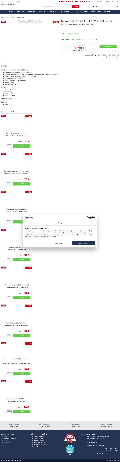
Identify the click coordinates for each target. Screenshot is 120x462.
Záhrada (84, 12)
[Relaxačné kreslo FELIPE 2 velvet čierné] (30, 21)
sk (116, 1)
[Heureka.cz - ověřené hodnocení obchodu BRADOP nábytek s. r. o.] (70, 449)
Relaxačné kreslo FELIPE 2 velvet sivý (16, 325)
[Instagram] (111, 449)
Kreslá (12, 17)
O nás (18, 1)
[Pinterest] (116, 449)
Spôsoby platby (38, 438)
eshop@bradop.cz (113, 57)
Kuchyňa (42, 12)
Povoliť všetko (83, 243)
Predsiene (20, 12)
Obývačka (31, 12)
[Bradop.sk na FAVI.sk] (70, 438)
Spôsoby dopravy (39, 436)
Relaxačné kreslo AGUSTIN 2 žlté (16, 401)
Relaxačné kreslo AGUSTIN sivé (16, 249)
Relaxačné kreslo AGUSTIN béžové (16, 212)
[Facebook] (106, 449)
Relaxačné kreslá (20, 17)
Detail (22, 146)
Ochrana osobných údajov (41, 444)
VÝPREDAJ (107, 12)
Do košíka (108, 46)
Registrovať (107, 1)
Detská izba (53, 12)
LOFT (93, 12)
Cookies (36, 446)
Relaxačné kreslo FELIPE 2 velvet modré (16, 287)
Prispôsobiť (58, 243)
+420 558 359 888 (81, 2)
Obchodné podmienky (10, 438)
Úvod (2, 17)
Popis (4, 66)
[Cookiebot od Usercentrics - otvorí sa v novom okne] (88, 217)
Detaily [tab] (60, 223)
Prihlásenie (99, 1)
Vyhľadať (75, 6)
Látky (99, 12)
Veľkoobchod (7, 442)
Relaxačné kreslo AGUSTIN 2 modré (16, 136)
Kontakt (6, 440)
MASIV (11, 12)
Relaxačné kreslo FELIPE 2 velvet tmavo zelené (16, 363)
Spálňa (75, 12)
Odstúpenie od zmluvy (40, 442)
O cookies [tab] (84, 223)
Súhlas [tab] (36, 223)
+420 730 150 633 (67, 2)
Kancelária (65, 12)
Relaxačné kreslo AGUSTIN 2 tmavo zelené (16, 174)
